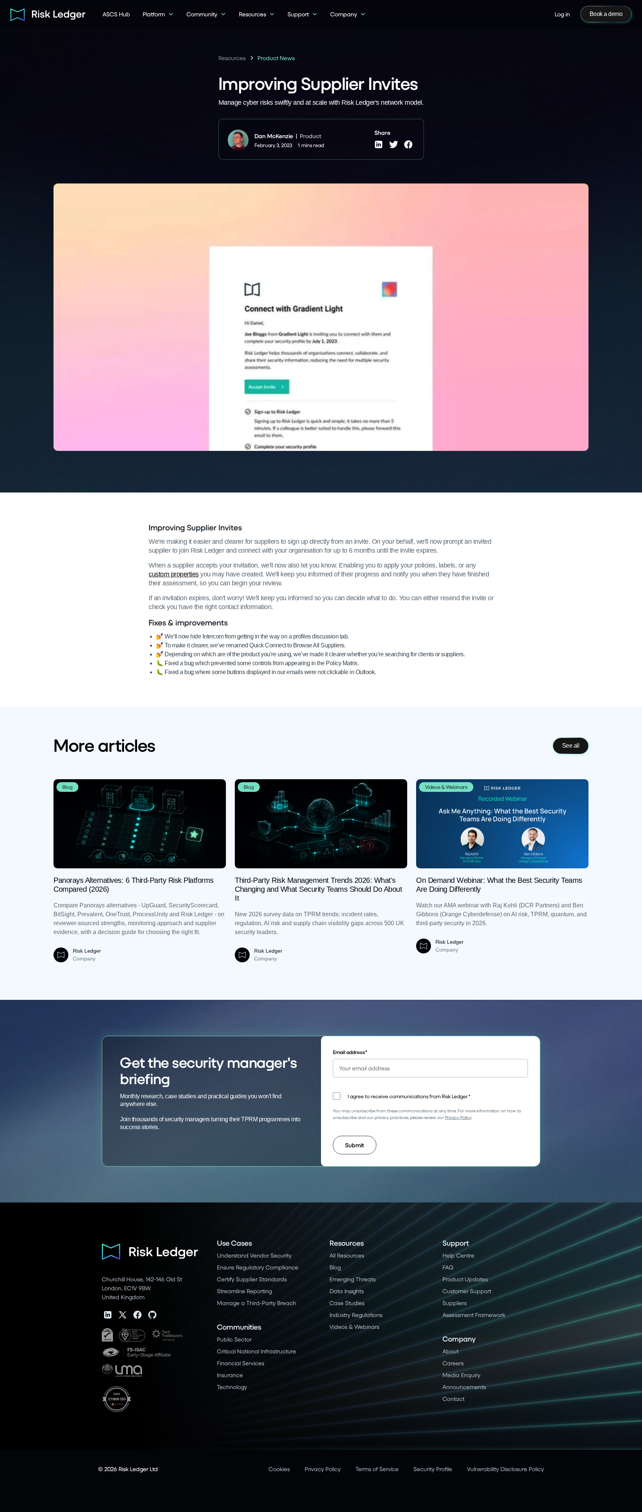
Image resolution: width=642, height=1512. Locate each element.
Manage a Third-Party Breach (256, 1302)
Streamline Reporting (244, 1290)
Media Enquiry (461, 1374)
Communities (239, 1327)
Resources (347, 1243)
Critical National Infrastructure (256, 1351)
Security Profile (433, 1468)
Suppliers (454, 1302)
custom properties (174, 574)
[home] (45, 14)
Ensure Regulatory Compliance (257, 1267)
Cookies (279, 1468)
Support (455, 1243)
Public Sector (234, 1339)
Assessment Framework (473, 1314)
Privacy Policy (458, 1117)
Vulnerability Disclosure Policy (505, 1468)
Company (459, 1338)
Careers (453, 1362)
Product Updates (465, 1278)
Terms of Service (377, 1468)
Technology (232, 1386)
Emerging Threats (353, 1278)
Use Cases (234, 1243)
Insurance (230, 1374)
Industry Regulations (356, 1314)
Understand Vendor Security (254, 1255)
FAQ (447, 1267)
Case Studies (347, 1302)
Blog (335, 1267)
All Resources (347, 1255)
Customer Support (466, 1290)
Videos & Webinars (354, 1326)
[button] (158, 14)
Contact (453, 1398)
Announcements (464, 1386)
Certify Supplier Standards (252, 1278)
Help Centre (458, 1255)
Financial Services (240, 1362)
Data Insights (347, 1290)
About (450, 1351)
